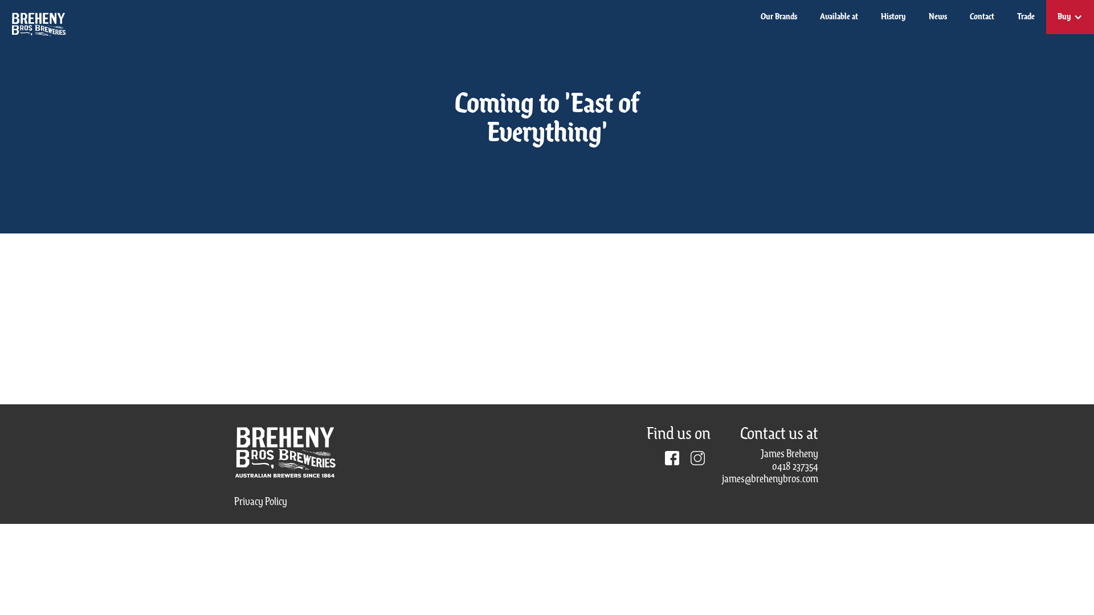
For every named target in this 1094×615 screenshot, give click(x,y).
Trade (1026, 17)
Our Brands (779, 17)
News (938, 17)
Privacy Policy (260, 502)
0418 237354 (795, 467)
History (893, 17)
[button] (1070, 17)
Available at (839, 17)
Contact (982, 17)
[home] (33, 19)
